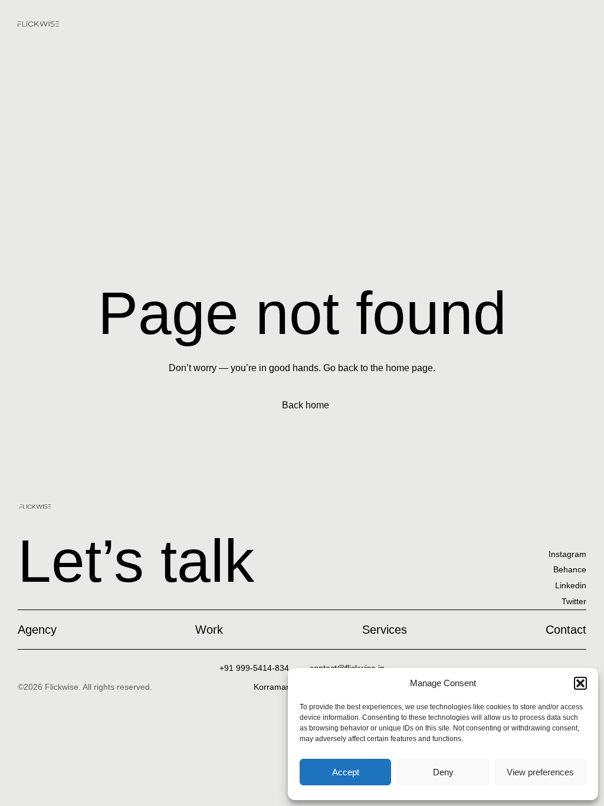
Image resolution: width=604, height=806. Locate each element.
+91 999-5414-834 (254, 668)
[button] (580, 683)
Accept (345, 772)
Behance (569, 569)
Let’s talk (136, 561)
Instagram (567, 554)
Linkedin (570, 585)
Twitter (574, 601)
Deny (443, 772)
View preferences (540, 772)
